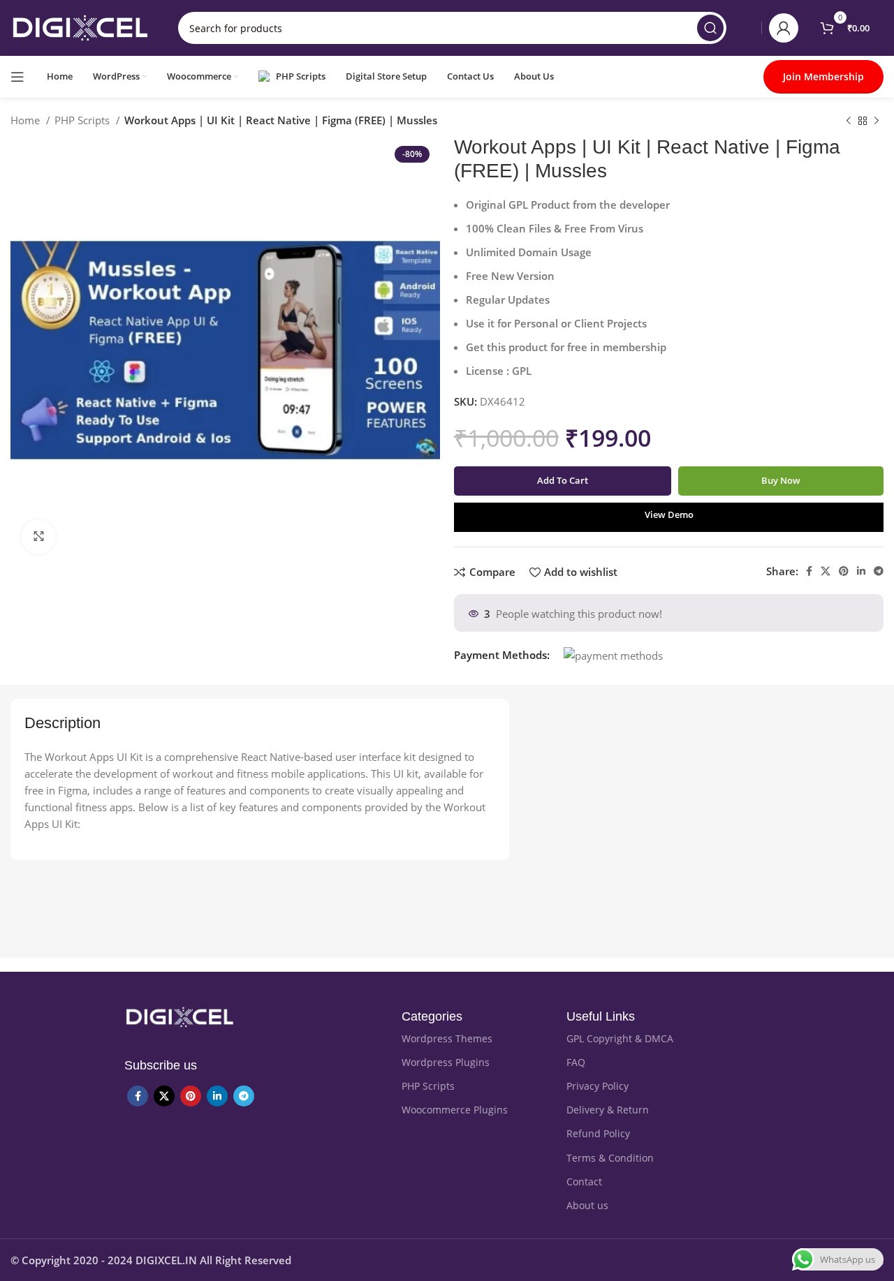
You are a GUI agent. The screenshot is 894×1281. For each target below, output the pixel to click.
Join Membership (823, 76)
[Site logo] (80, 27)
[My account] (783, 28)
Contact (584, 1181)
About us (587, 1205)
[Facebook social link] (809, 571)
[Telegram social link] (879, 571)
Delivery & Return (607, 1109)
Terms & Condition (610, 1157)
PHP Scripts (83, 120)
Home (26, 120)
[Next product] (877, 121)
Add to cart (562, 480)
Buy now (780, 480)
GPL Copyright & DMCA (619, 1038)
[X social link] (825, 571)
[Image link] (179, 1016)
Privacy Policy (597, 1086)
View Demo (669, 514)
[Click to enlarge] (38, 536)
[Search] (710, 28)
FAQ (575, 1062)
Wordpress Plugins (446, 1062)
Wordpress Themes (447, 1038)
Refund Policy (598, 1133)
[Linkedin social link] (861, 571)
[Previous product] (849, 121)
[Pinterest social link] (844, 571)
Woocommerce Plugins (455, 1109)
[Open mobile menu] (17, 77)
